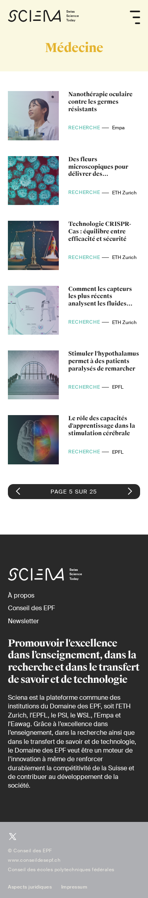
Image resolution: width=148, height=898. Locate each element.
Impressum (74, 887)
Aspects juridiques (30, 887)
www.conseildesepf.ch (34, 860)
